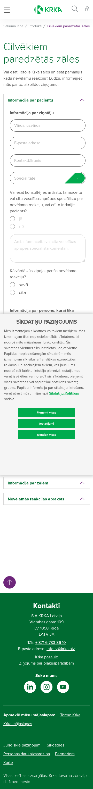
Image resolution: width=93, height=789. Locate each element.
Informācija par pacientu (30, 100)
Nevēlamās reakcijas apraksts (36, 499)
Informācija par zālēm (28, 483)
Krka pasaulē (46, 657)
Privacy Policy (12, 532)
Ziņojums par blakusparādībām (46, 663)
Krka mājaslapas (17, 723)
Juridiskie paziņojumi (22, 745)
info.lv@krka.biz (61, 648)
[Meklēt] (75, 9)
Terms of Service (38, 532)
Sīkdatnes (55, 745)
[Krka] (48, 9)
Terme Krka (70, 715)
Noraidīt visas (46, 435)
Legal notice (11, 522)
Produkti (35, 26)
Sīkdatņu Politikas (64, 393)
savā (23, 284)
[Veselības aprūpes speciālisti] (87, 9)
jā (20, 218)
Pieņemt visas (46, 412)
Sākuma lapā (13, 26)
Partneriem (65, 754)
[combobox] (48, 178)
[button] (24, 542)
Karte (8, 762)
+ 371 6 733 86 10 (50, 642)
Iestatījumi (46, 423)
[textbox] (47, 178)
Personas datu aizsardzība (26, 754)
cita (22, 292)
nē (21, 226)
